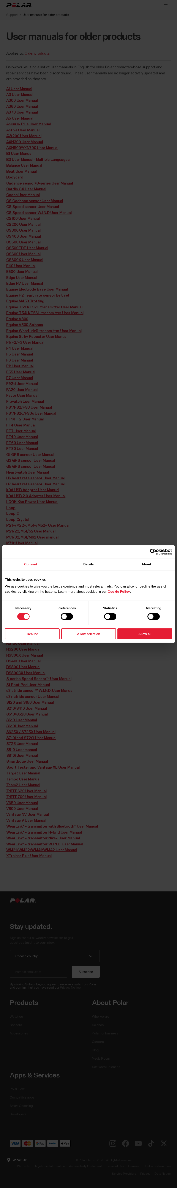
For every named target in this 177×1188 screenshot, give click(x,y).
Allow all (144, 634)
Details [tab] (88, 564)
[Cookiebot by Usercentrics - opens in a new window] (153, 552)
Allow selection (88, 634)
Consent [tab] (30, 564)
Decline (32, 634)
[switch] (67, 616)
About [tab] (146, 564)
